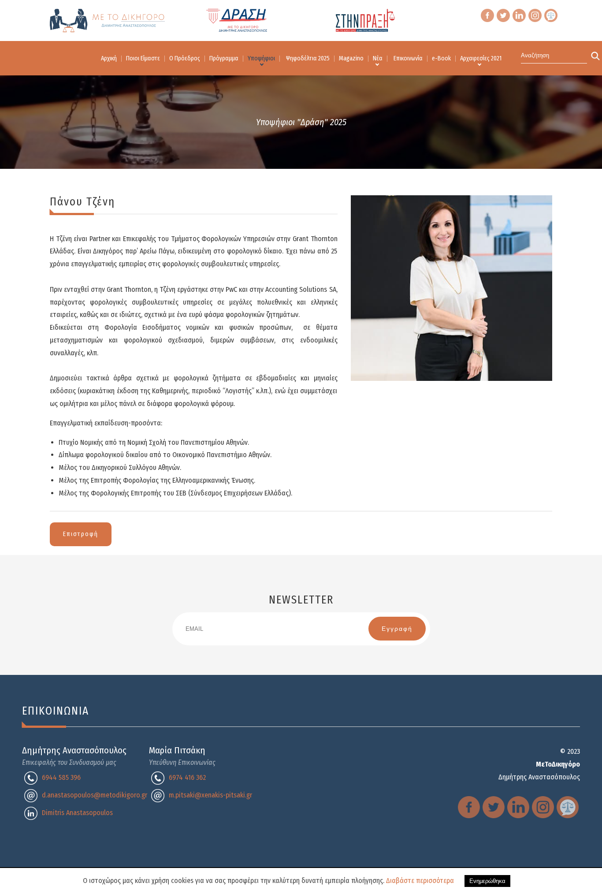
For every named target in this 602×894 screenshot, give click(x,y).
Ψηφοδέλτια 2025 (308, 58)
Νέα (378, 58)
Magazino (351, 58)
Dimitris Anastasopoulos (77, 812)
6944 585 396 (61, 777)
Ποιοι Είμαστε (143, 58)
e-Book (441, 58)
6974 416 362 (187, 777)
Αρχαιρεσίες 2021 (481, 58)
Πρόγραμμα (223, 58)
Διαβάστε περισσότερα (420, 880)
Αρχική (109, 58)
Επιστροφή (80, 534)
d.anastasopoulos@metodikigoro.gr (94, 795)
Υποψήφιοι (261, 58)
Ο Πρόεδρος (184, 58)
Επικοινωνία (408, 58)
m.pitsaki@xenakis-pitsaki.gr (210, 795)
